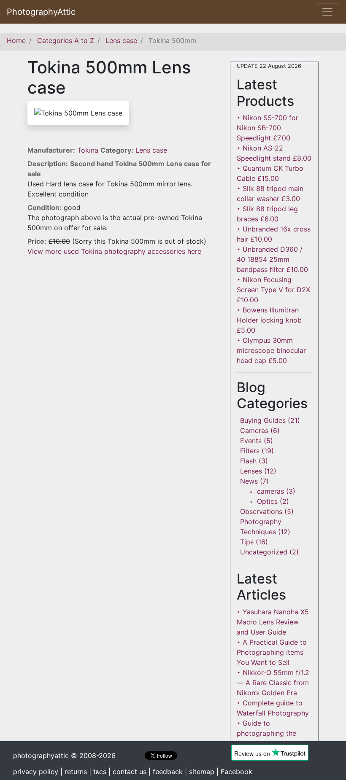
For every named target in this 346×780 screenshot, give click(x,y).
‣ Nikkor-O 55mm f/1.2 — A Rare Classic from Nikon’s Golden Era (273, 682)
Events (251, 440)
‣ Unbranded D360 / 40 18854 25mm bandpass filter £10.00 (272, 259)
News (249, 481)
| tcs (97, 771)
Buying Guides (263, 420)
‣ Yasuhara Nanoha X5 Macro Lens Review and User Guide (273, 622)
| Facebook (234, 771)
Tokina (88, 150)
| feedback (166, 771)
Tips (247, 542)
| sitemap (199, 771)
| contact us (127, 771)
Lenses (251, 471)
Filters (250, 450)
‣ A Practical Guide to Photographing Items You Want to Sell (272, 652)
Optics (267, 501)
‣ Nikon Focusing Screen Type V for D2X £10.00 (273, 289)
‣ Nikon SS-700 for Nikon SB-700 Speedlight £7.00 (267, 127)
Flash (248, 461)
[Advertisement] (122, 315)
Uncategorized (263, 552)
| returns (73, 771)
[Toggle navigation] (327, 11)
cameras (270, 491)
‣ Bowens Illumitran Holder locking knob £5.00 (269, 320)
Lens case (151, 150)
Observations (261, 511)
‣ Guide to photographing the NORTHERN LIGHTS (268, 733)
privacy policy (35, 771)
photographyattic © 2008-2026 (64, 755)
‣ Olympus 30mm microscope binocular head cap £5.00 (271, 350)
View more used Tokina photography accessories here (114, 251)
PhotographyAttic (41, 12)
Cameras (254, 430)
